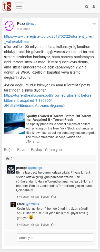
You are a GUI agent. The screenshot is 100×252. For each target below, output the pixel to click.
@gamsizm (59, 105)
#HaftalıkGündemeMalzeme (26, 105)
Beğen (9, 149)
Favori (22, 149)
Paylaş (36, 149)
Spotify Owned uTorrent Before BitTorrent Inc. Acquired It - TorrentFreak (58, 117)
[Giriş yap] (93, 6)
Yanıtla (35, 196)
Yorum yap (53, 149)
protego (29, 167)
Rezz (27, 23)
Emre (28, 203)
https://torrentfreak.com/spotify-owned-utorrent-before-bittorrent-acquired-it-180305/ (48, 98)
